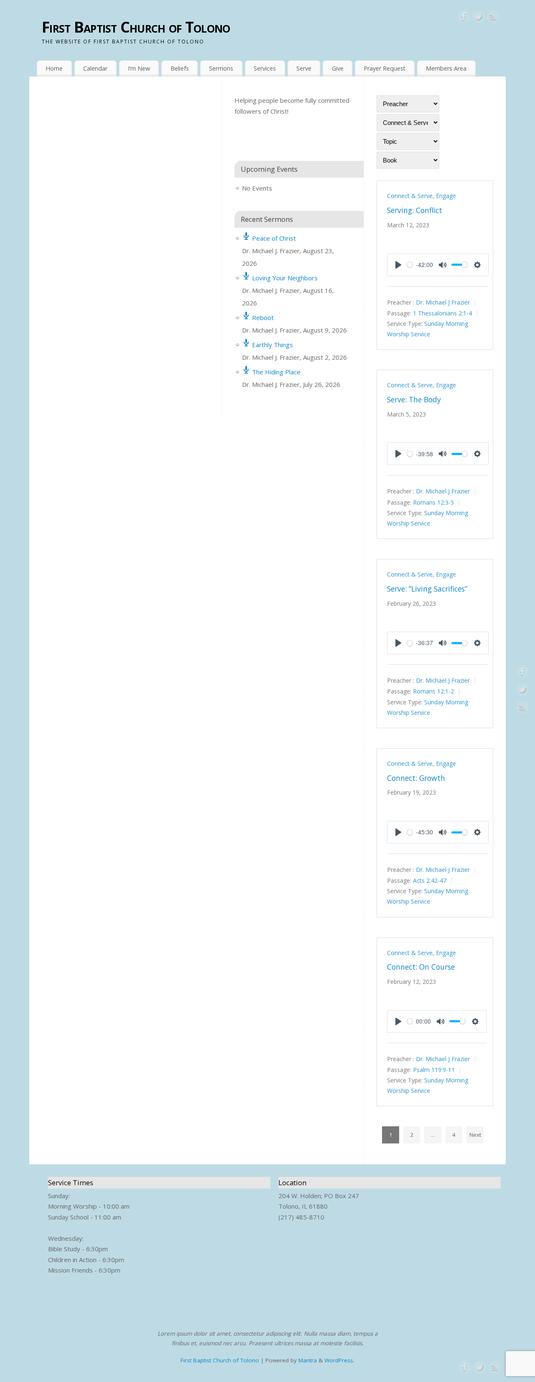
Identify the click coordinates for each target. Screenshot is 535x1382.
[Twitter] (478, 18)
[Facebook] (464, 18)
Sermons (221, 68)
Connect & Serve (410, 196)
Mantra (307, 1360)
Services (265, 68)
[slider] (410, 265)
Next (475, 1134)
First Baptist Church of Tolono (136, 27)
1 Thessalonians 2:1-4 (442, 313)
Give (338, 68)
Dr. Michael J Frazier (443, 302)
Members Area (446, 68)
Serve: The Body (414, 399)
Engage (446, 196)
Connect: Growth (416, 778)
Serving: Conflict (414, 210)
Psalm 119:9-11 (434, 1070)
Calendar (95, 68)
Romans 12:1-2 (433, 692)
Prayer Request (384, 68)
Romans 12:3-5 (433, 502)
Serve (303, 68)
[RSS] (493, 18)
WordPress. (339, 1360)
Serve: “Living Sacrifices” (427, 589)
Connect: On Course (421, 967)
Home (54, 68)
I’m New (139, 68)
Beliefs (180, 68)
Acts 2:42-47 (429, 881)
